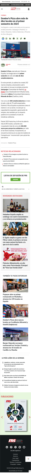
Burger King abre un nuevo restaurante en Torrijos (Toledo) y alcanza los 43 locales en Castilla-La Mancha (15, 346)
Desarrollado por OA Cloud (15, 471)
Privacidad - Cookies (15, 464)
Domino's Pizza (12, 143)
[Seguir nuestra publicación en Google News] (3, 38)
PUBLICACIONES (7, 396)
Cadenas (3, 15)
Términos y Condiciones (15, 462)
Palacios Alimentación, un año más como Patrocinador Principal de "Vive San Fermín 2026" (15, 265)
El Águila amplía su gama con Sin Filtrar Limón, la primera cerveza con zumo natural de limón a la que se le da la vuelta (15, 241)
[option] (15, 415)
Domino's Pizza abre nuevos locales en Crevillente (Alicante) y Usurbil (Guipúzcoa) (15, 322)
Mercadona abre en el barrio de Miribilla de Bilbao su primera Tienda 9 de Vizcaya (14, 376)
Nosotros (15, 456)
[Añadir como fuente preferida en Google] (28, 459)
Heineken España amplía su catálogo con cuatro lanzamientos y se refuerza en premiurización (15, 216)
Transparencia (15, 460)
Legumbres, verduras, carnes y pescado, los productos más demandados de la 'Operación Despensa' (13, 364)
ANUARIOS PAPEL (5, 5)
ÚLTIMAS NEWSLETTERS (17, 5)
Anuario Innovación (15, 1)
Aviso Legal (15, 458)
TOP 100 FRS (24, 1)
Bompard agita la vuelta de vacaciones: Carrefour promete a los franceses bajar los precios (13, 370)
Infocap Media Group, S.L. (17, 468)
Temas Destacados (6, 1)
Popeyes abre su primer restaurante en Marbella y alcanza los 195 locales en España (13, 297)
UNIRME (15, 179)
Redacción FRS (8, 65)
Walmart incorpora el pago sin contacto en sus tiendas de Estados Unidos (15, 386)
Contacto (15, 454)
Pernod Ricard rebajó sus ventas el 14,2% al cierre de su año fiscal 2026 (14, 381)
